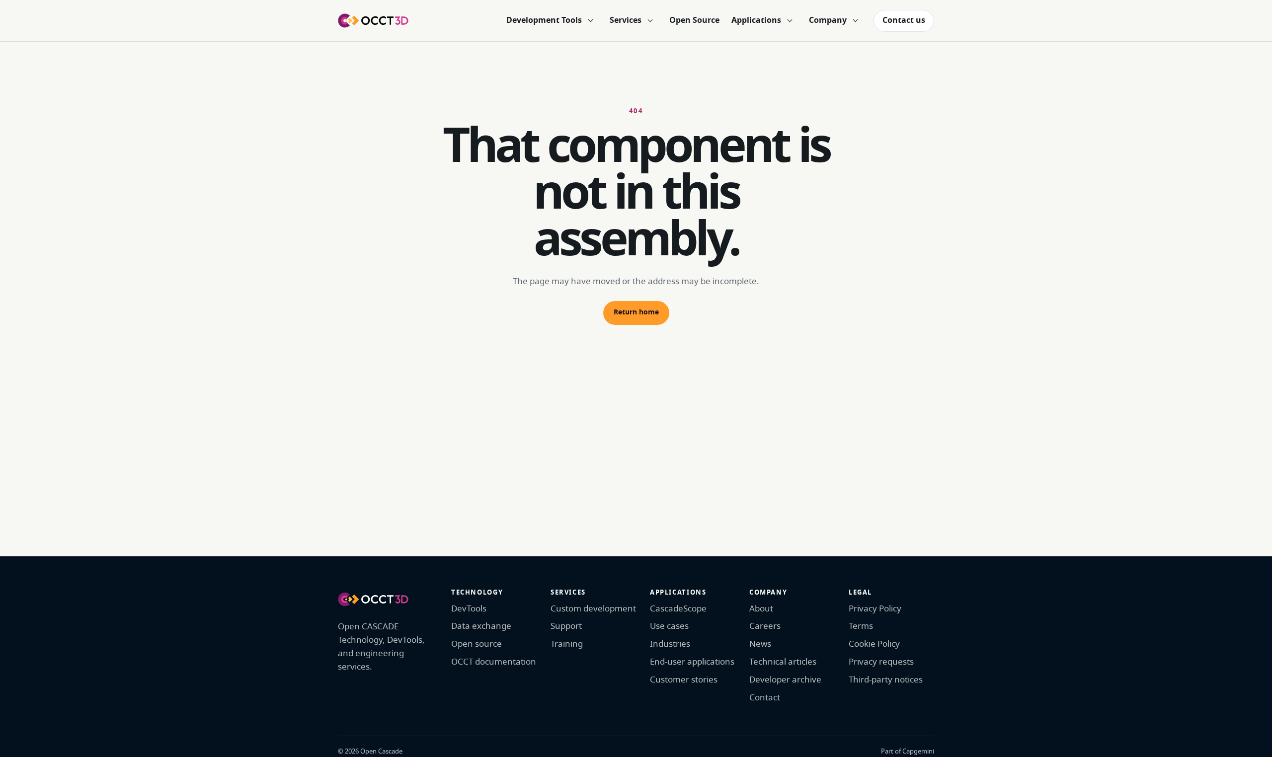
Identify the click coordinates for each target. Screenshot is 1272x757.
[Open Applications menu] (789, 21)
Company (828, 20)
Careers (765, 626)
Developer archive (785, 680)
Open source (476, 644)
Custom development (593, 609)
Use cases (669, 626)
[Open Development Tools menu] (590, 21)
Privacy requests (881, 662)
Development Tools (544, 20)
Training (567, 644)
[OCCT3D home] (373, 20)
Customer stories (683, 680)
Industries (670, 644)
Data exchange (481, 626)
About (761, 609)
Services (625, 20)
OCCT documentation (493, 662)
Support (566, 626)
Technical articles (782, 662)
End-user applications (692, 662)
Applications (756, 20)
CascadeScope (678, 609)
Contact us (903, 20)
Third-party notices (886, 680)
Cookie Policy (874, 644)
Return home (636, 312)
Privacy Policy (875, 609)
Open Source (694, 20)
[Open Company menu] (855, 21)
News (760, 644)
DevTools (468, 609)
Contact (764, 697)
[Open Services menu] (649, 21)
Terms (861, 626)
